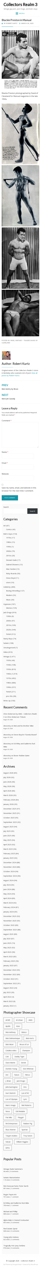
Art (4, 525)
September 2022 (10, 983)
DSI (7, 1075)
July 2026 (7, 777)
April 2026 (7, 791)
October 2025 (9, 817)
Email (5, 463)
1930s (8, 660)
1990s (8, 546)
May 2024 (7, 894)
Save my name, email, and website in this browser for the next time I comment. (19, 489)
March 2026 (8, 795)
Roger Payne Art (10, 1194)
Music (8, 599)
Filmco (27, 1075)
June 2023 (7, 943)
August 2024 (8, 880)
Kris (25, 1087)
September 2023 (10, 929)
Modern (9, 595)
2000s (8, 551)
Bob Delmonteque (13, 1038)
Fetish (8, 634)
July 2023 (7, 938)
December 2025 (9, 809)
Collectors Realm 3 (20, 4)
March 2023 (8, 956)
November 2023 (9, 921)
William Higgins (22, 1142)
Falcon (16, 1075)
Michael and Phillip (10, 1211)
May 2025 (7, 840)
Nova (8, 1111)
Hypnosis (7, 604)
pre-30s (9, 696)
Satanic (6, 643)
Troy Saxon (27, 1136)
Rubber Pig (27, 1123)
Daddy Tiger (19, 1056)
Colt (7, 1056)
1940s (8, 665)
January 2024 (8, 912)
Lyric (25, 1099)
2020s (8, 629)
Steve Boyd (10, 578)
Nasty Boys (8, 638)
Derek (23, 1062)
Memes (9, 608)
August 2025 (8, 826)
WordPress (34, 1264)
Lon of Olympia (11, 1099)
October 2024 (9, 871)
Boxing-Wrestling (13, 591)
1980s (8, 542)
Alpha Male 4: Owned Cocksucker (16, 1220)
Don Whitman (28, 1069)
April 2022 (7, 997)
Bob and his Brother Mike (23, 726)
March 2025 (8, 849)
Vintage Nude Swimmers (13, 1169)
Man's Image (11, 1105)
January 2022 (8, 1006)
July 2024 (7, 885)
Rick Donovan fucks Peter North (15, 1186)
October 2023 (9, 925)
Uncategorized (9, 647)
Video (5, 652)
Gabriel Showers (12, 564)
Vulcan (8, 1142)
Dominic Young (11, 1069)
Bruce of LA (24, 1044)
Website (5, 474)
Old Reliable (20, 1111)
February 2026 (9, 800)
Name (5, 452)
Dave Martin (10, 1062)
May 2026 (7, 786)
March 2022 (8, 1001)
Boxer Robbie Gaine (21, 755)
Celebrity (6, 587)
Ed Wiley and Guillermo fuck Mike (16, 1203)
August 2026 (8, 773)
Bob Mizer (10, 1044)
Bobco (24, 1032)
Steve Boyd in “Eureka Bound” (25, 734)
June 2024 (7, 889)
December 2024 (9, 862)
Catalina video (11, 1050)
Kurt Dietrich (10, 1093)
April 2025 (7, 844)
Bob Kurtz (30, 1038)
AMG (30, 1020)
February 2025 (9, 853)
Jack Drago (7, 612)
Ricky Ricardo (11, 573)
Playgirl (21, 1117)
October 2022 (9, 979)
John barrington (12, 1087)
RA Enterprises (11, 1123)
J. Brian (8, 1081)
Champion (26, 1050)
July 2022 (7, 992)
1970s (8, 537)
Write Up (6, 700)
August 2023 (8, 934)
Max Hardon (11, 569)
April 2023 (7, 952)
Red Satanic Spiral (10, 1228)
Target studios (11, 1136)
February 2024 (9, 907)
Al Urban (19, 1020)
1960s (8, 674)
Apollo (8, 1026)
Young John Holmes (11, 1237)
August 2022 (8, 988)
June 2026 (7, 782)
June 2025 (7, 835)
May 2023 (7, 947)
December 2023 (9, 916)
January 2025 (8, 858)
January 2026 (8, 804)
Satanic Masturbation (11, 1177)
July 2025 (7, 831)
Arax (18, 1026)
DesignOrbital (17, 1264)
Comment (7, 420)
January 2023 (8, 965)
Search (6, 507)
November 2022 (9, 974)
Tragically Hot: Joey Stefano (14, 1245)
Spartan (25, 1129)
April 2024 (7, 898)
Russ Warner (11, 1129)
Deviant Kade (11, 560)
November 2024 (9, 867)
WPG (8, 1148)
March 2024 (8, 903)
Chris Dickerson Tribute (16, 717)
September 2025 (10, 822)
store (8, 582)
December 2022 (9, 970)
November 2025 (9, 813)
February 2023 (9, 961)
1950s (12, 340)
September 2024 (10, 876)
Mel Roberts (26, 1105)
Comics (9, 529)
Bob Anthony (11, 1032)
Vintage (18, 340)
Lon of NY (25, 1093)
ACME (8, 1020)
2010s (8, 555)
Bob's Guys (7, 534)
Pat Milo (9, 1117)
